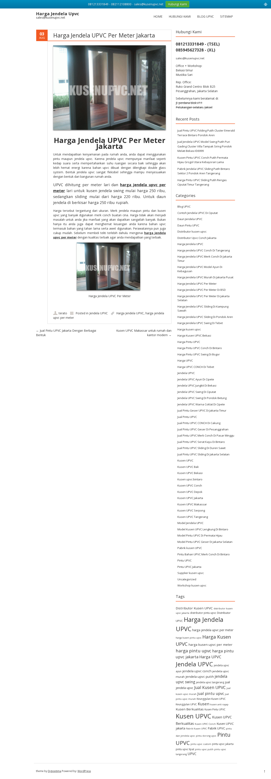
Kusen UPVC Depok (189, 492)
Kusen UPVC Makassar (192, 504)
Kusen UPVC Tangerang (192, 517)
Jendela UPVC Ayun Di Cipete (195, 379)
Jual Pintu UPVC (187, 417)
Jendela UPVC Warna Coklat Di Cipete (201, 404)
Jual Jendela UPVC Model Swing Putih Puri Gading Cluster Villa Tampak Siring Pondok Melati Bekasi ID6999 (204, 146)
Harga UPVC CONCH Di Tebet (195, 367)
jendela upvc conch (197, 671)
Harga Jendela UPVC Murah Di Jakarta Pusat (205, 277)
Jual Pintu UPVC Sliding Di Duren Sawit (201, 448)
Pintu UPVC (184, 560)
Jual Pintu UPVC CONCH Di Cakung (198, 423)
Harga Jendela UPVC (130, 313)
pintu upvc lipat (185, 749)
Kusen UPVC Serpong (191, 510)
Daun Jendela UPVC (189, 219)
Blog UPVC (205, 16)
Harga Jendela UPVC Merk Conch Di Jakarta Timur (204, 259)
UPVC (192, 753)
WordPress (84, 771)
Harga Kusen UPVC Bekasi (194, 335)
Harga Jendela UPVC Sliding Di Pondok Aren (205, 317)
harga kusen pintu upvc (189, 637)
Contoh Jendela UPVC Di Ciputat (197, 213)
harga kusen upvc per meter (210, 644)
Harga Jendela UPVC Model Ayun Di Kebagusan (199, 269)
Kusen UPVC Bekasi (190, 473)
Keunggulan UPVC (186, 704)
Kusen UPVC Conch (189, 485)
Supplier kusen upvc (190, 573)
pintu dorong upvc (206, 735)
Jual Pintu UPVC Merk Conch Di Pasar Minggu (205, 435)
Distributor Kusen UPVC (194, 608)
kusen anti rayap (219, 704)
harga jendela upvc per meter (212, 630)
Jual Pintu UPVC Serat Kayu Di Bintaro (201, 442)
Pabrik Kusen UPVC (196, 728)
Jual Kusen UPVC (210, 687)
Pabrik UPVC (216, 728)
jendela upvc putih (199, 676)
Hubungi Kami (180, 16)
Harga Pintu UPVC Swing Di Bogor (198, 354)
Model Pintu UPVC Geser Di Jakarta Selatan (204, 542)
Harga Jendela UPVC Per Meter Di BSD (201, 290)
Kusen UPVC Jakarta (190, 498)
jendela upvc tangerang (210, 682)
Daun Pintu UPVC (188, 225)
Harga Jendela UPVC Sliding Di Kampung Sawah (202, 309)
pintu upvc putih (204, 749)
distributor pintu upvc (203, 613)
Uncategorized (186, 579)
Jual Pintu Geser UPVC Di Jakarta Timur (201, 410)
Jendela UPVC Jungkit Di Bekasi (196, 385)
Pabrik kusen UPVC (189, 548)
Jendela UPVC (98, 313)
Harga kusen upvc (189, 329)
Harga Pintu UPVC (188, 342)
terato (63, 313)
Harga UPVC (185, 360)
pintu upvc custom (201, 744)
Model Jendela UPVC (190, 523)
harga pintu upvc (193, 651)
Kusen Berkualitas (190, 709)
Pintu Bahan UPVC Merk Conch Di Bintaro (203, 554)
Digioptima (54, 771)
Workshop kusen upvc (191, 585)
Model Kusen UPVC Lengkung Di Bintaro (202, 529)
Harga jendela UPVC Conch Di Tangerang (203, 250)
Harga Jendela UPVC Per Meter (197, 284)
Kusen (203, 703)
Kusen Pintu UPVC (215, 709)
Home (157, 16)
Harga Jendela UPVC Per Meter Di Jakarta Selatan (203, 298)
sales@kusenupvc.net (190, 58)
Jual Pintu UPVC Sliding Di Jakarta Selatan (203, 454)
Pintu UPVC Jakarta (189, 567)
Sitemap (226, 16)
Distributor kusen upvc (191, 231)
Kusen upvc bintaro (189, 479)
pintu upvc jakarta (223, 744)
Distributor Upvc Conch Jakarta (196, 238)
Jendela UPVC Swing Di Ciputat (196, 392)
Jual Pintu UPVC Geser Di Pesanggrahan (202, 429)
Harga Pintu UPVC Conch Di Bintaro (199, 348)
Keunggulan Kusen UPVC (211, 699)
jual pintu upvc (210, 693)
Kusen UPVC (185, 460)
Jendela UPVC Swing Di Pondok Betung (202, 398)
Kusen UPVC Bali (188, 467)
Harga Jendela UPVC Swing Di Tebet (200, 323)
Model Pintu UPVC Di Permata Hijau (199, 535)
